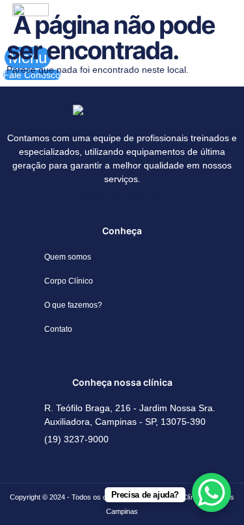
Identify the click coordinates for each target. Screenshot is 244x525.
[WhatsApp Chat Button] (211, 492)
